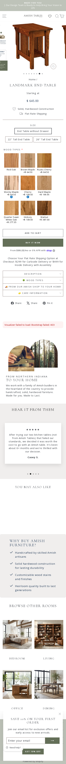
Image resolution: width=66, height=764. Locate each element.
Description (33, 273)
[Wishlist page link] (51, 16)
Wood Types (12, 149)
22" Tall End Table (19, 139)
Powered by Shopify (33, 761)
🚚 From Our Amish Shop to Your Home (33, 286)
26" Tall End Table (47, 139)
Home (32, 79)
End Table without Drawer (33, 131)
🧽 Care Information (33, 293)
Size (33, 125)
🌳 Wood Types (32, 280)
